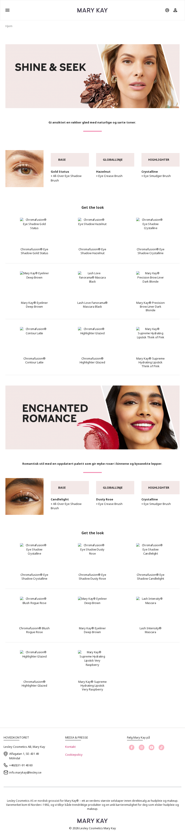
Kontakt (70, 747)
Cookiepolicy (74, 755)
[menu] (7, 10)
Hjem (8, 26)
